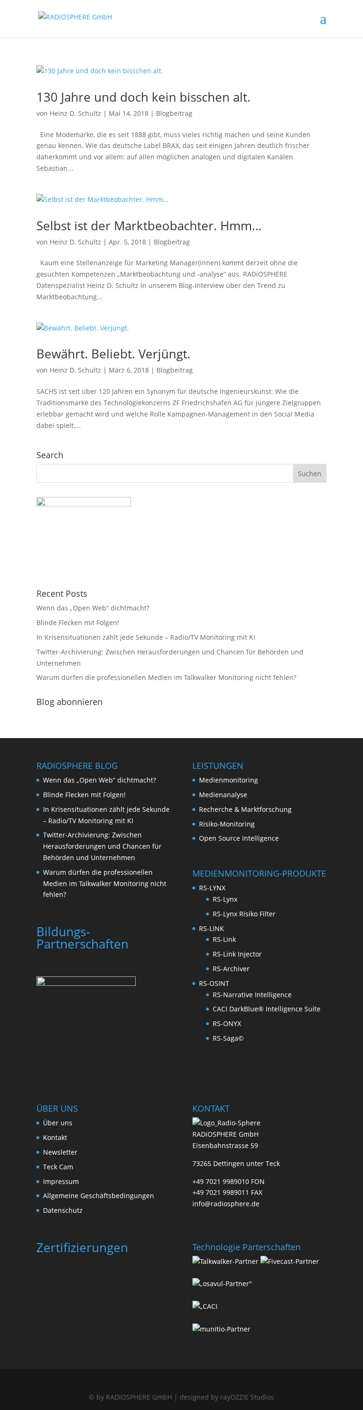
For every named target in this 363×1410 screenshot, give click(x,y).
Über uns (57, 1122)
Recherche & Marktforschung (245, 809)
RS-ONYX (227, 1023)
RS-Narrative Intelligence (252, 994)
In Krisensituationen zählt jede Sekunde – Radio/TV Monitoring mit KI (145, 637)
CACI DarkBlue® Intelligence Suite (266, 1008)
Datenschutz (63, 1210)
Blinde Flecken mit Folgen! (77, 622)
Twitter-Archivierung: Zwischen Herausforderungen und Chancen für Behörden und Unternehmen (102, 846)
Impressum (61, 1181)
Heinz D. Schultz (75, 113)
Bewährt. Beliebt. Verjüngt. (113, 353)
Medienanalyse (223, 794)
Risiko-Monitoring (227, 823)
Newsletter (60, 1152)
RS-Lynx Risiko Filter (244, 913)
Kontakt (55, 1137)
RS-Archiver (231, 968)
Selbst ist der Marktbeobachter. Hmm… (148, 225)
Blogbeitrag (174, 113)
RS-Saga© (228, 1038)
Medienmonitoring (228, 779)
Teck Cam (58, 1166)
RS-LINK (211, 928)
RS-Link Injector (237, 953)
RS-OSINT (214, 983)
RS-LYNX (212, 887)
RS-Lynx (225, 899)
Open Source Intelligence (239, 838)
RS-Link (224, 939)
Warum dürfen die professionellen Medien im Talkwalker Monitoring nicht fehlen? (166, 677)
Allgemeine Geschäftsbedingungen (98, 1195)
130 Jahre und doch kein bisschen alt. (143, 96)
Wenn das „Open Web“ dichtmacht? (92, 607)
